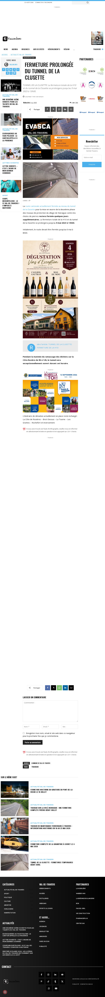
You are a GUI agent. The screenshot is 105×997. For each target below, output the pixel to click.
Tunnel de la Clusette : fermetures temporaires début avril (51, 863)
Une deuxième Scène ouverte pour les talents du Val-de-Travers (10, 103)
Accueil (5, 55)
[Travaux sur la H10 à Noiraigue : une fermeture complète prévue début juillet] (15, 807)
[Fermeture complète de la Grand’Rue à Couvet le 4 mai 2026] (15, 844)
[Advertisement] (64, 26)
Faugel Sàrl (80, 908)
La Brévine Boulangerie (85, 898)
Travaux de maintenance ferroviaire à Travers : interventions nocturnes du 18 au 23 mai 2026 (51, 827)
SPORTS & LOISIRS (46, 908)
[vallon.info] (12, 38)
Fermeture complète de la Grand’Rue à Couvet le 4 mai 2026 (52, 845)
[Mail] (62, 974)
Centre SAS (80, 923)
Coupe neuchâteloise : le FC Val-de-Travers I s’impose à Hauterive (10, 203)
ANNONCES (43, 936)
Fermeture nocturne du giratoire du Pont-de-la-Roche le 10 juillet (51, 790)
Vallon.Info (13, 64)
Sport (5, 195)
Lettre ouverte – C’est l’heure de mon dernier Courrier (10, 169)
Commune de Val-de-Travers (40, 763)
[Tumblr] (7, 73)
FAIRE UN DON (44, 941)
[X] (11, 73)
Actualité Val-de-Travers (21, 55)
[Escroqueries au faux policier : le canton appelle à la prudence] (11, 119)
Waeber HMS (80, 893)
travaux (35, 766)
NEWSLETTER (44, 931)
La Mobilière (81, 888)
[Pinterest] (14, 69)
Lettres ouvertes (10, 163)
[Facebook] (3, 69)
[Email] (71, 109)
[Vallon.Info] (6, 64)
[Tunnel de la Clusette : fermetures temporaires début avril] (15, 862)
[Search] (87, 2)
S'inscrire (92, 164)
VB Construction (83, 913)
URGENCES (43, 926)
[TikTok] (17, 69)
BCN (77, 903)
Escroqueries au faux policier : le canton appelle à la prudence (9, 137)
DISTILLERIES (44, 898)
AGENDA (42, 921)
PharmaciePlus (82, 918)
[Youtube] (14, 73)
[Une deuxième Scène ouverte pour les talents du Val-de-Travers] (11, 85)
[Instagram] (7, 69)
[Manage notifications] (5, 992)
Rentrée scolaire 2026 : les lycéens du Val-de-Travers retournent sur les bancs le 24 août (18, 953)
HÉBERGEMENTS (45, 888)
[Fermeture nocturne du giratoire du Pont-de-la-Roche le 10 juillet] (15, 789)
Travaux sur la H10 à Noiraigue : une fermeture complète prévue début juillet (50, 808)
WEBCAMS (42, 903)
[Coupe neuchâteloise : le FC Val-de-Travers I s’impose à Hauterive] (11, 186)
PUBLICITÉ (43, 946)
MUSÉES (42, 893)
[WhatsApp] (59, 109)
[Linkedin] (10, 69)
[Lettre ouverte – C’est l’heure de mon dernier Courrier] (11, 153)
